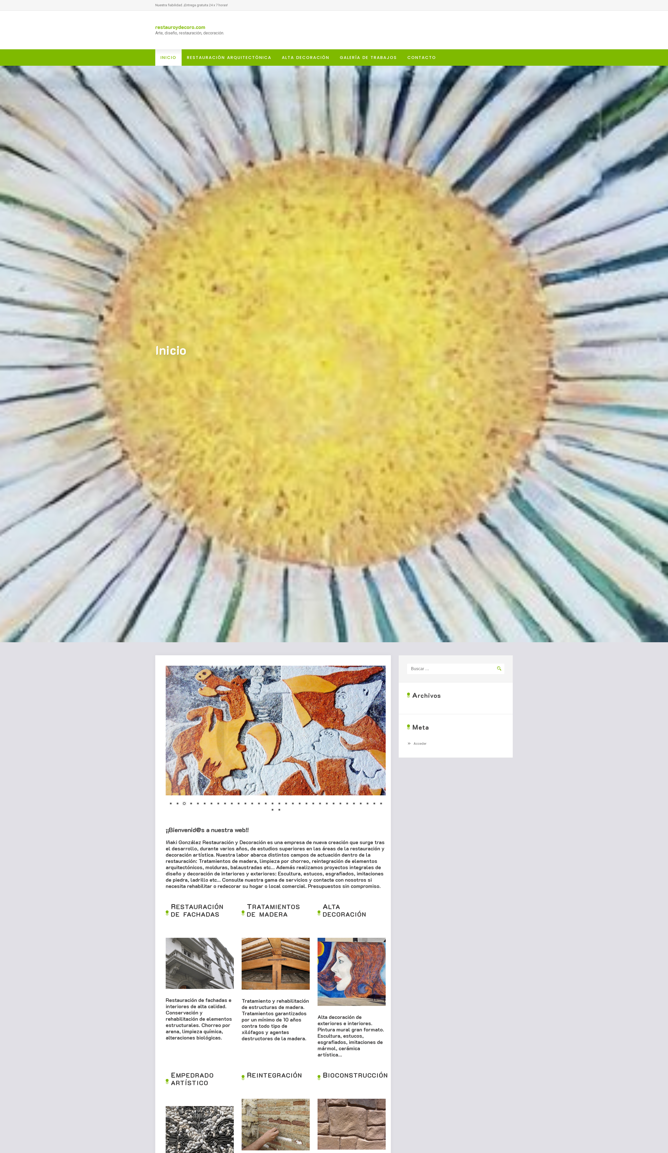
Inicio (168, 58)
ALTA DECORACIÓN (305, 58)
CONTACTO (421, 58)
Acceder (420, 743)
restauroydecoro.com (180, 26)
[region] (276, 742)
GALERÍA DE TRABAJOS (368, 58)
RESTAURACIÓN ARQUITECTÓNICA (229, 58)
